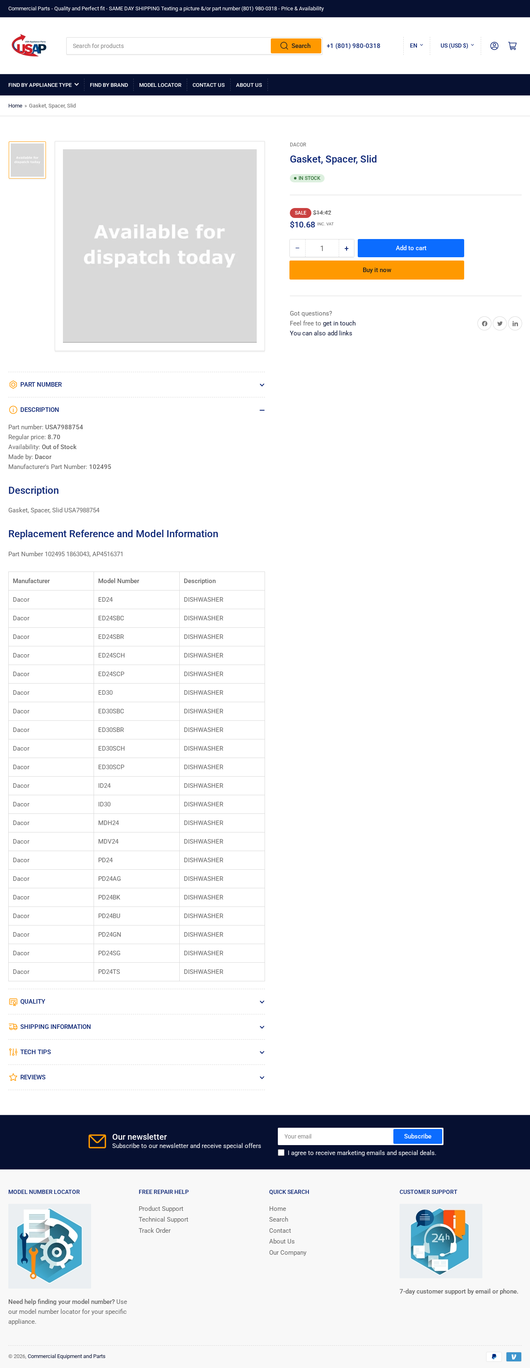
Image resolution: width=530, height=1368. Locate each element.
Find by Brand (109, 85)
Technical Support (163, 1219)
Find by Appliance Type (40, 85)
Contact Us (209, 85)
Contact (280, 1230)
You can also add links (321, 333)
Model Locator (160, 85)
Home (15, 106)
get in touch (339, 323)
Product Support (161, 1209)
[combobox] (194, 46)
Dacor (298, 145)
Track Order (155, 1230)
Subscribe (417, 1136)
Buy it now (377, 270)
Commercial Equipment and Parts (67, 1356)
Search (301, 46)
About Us (249, 85)
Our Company (287, 1252)
